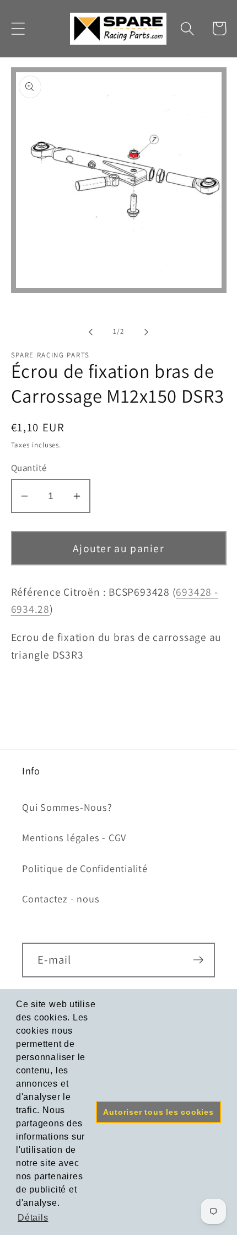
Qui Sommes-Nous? (67, 807)
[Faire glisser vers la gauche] (90, 331)
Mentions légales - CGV (74, 837)
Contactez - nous (60, 898)
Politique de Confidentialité (85, 868)
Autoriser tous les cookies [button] (158, 1112)
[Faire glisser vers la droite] (146, 331)
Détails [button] (33, 1217)
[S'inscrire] (198, 960)
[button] (18, 28)
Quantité (29, 468)
